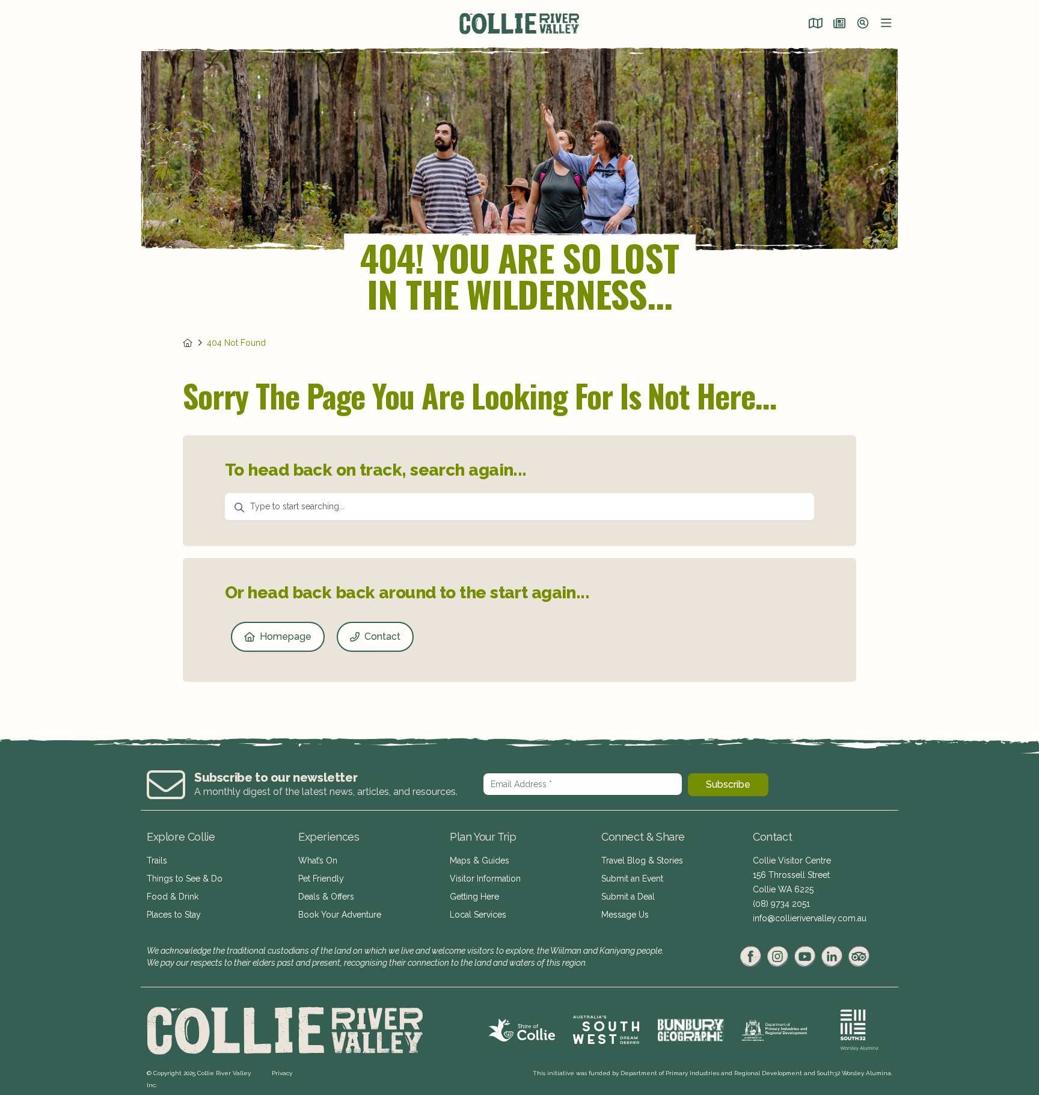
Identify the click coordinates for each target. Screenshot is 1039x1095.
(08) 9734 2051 (781, 904)
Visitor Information (485, 878)
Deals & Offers (326, 896)
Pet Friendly (321, 878)
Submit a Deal (628, 896)
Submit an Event (632, 878)
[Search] (863, 24)
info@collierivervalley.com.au (809, 918)
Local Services (478, 914)
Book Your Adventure (339, 914)
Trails (157, 860)
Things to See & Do (184, 878)
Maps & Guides (479, 860)
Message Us (625, 914)
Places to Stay (174, 914)
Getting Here (474, 896)
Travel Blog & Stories (642, 860)
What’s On (317, 860)
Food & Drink (172, 896)
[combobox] (519, 507)
